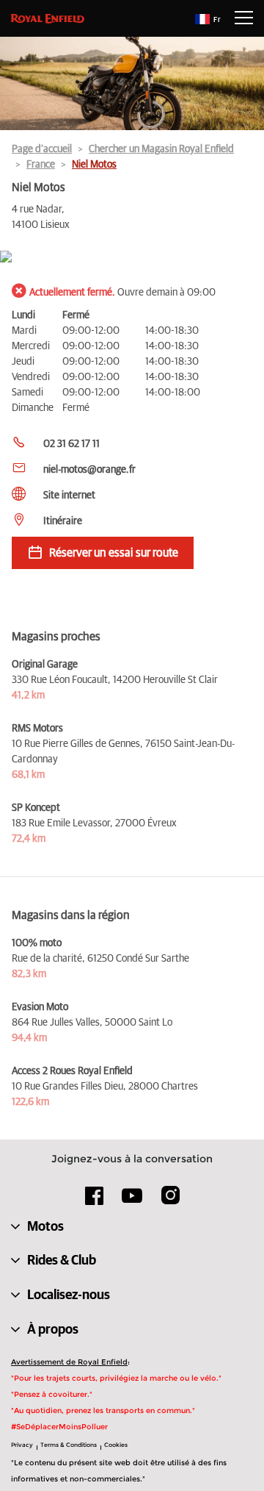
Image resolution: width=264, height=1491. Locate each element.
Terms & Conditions (68, 1444)
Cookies (116, 1444)
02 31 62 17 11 (71, 444)
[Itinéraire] (132, 258)
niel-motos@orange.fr (89, 470)
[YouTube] (132, 1202)
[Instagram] (170, 1200)
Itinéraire (62, 521)
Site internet (69, 495)
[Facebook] (94, 1200)
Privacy (22, 1444)
